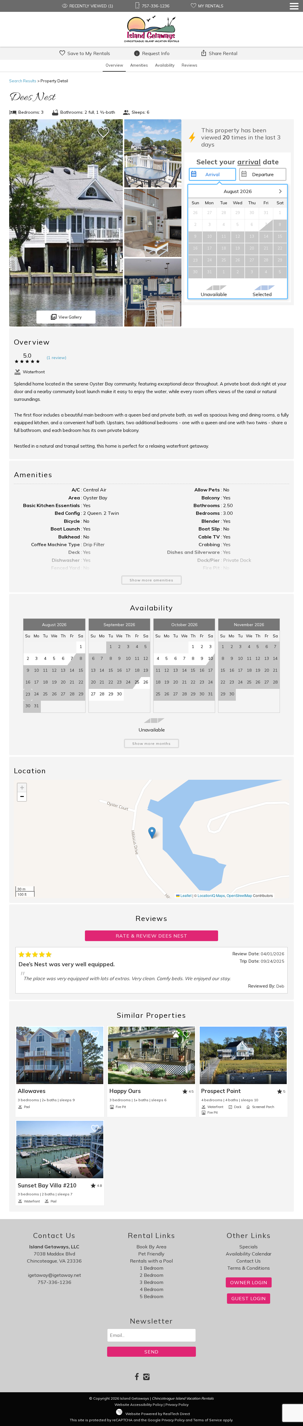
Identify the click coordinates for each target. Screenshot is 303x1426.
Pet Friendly (151, 1254)
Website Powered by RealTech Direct (157, 1413)
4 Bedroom (151, 1289)
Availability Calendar (248, 1254)
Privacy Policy (176, 1404)
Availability (165, 65)
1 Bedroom (151, 1268)
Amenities (139, 65)
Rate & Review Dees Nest (151, 936)
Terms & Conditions (248, 1268)
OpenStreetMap (239, 895)
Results (22, 80)
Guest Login (248, 1298)
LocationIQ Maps (211, 895)
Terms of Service (207, 1420)
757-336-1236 (54, 1282)
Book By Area (151, 1247)
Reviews (189, 65)
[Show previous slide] (17, 1055)
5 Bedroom (151, 1296)
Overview (114, 65)
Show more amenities (151, 580)
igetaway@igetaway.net (54, 1275)
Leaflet (185, 895)
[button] (294, 24)
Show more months (151, 743)
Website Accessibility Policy (139, 1404)
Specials (248, 1247)
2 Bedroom (151, 1275)
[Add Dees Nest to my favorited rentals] (103, 132)
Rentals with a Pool (151, 1261)
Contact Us (248, 1261)
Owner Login (248, 1282)
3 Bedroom (151, 1282)
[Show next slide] (101, 1055)
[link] (59, 1071)
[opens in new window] (137, 1377)
